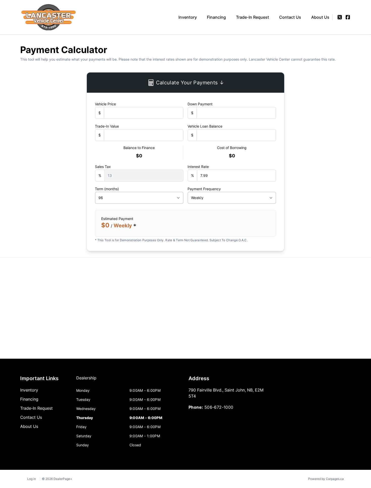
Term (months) (107, 189)
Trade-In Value (107, 126)
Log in (31, 479)
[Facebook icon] (348, 17)
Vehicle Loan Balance (205, 126)
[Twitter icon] (340, 17)
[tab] (86, 380)
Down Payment (200, 104)
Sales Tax (103, 166)
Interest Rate (198, 166)
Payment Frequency (204, 189)
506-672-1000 (218, 407)
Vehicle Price (105, 104)
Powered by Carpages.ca (326, 479)
